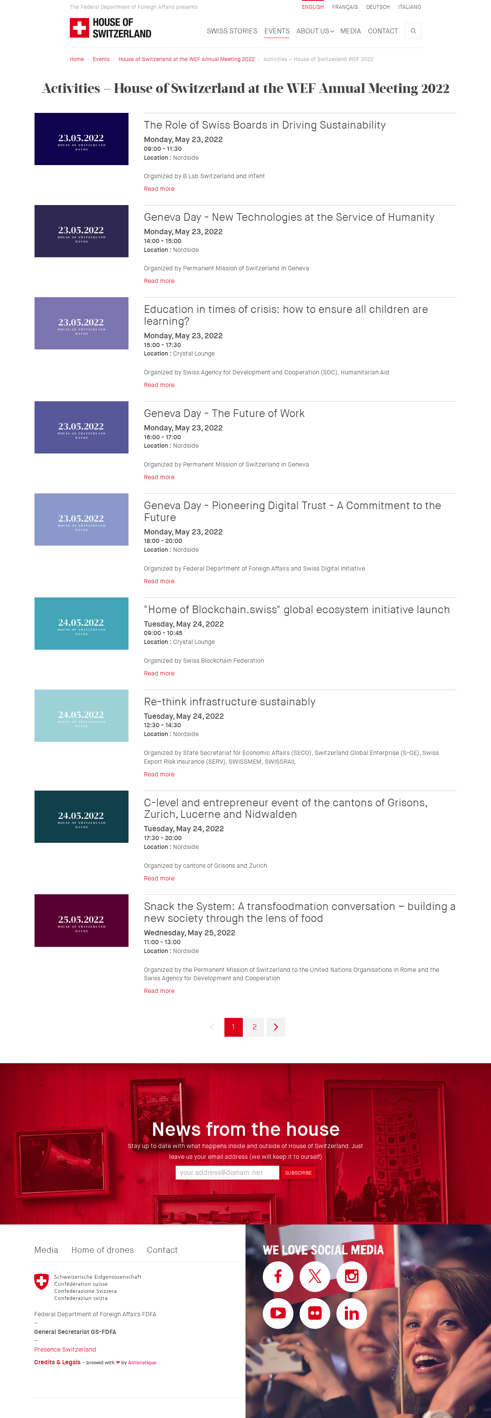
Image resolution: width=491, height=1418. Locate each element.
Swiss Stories (232, 31)
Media (350, 31)
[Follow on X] (315, 1276)
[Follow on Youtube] (278, 1313)
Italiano (409, 7)
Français (345, 7)
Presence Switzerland (65, 1349)
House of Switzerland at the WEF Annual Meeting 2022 (187, 59)
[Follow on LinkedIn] (351, 1313)
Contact (383, 31)
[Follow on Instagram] (351, 1276)
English (313, 7)
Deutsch (378, 7)
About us (314, 31)
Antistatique (142, 1362)
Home (77, 59)
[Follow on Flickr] (315, 1313)
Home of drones (102, 1250)
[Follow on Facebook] (278, 1276)
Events (277, 31)
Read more (159, 189)
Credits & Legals (57, 1362)
